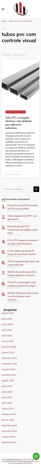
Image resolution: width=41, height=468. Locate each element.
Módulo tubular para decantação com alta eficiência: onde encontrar (22, 296)
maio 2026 (7, 330)
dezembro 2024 (9, 425)
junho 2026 (7, 324)
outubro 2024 (8, 436)
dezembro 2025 (9, 358)
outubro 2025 (8, 369)
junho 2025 (7, 391)
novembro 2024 (9, 431)
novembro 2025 (9, 363)
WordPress (28, 463)
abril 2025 (7, 403)
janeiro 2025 (8, 419)
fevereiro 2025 (9, 414)
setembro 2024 (9, 442)
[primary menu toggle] (3, 9)
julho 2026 (7, 318)
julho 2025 (7, 386)
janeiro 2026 (8, 352)
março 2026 (7, 341)
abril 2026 (7, 335)
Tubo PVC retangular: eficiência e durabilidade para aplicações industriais (18, 123)
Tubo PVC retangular (15, 112)
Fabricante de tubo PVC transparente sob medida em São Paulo (22, 229)
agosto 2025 (8, 380)
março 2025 (7, 408)
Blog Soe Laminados (23, 459)
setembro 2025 (9, 375)
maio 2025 (7, 397)
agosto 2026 (8, 313)
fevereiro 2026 (9, 346)
